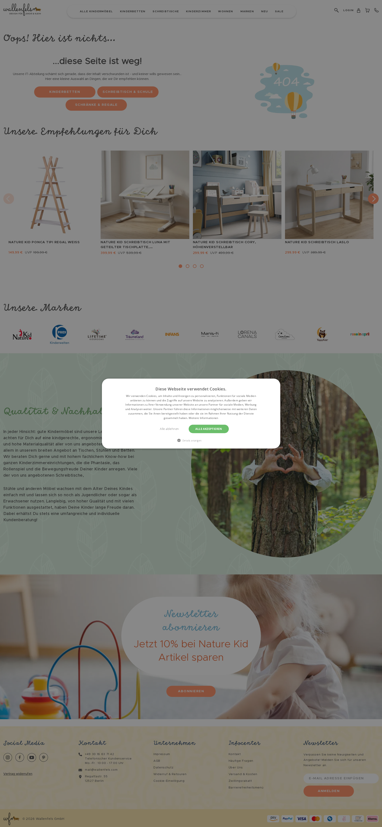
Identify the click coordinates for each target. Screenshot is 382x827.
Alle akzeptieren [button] (208, 429)
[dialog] (191, 413)
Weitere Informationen (203, 418)
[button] (191, 440)
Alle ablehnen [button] (169, 429)
